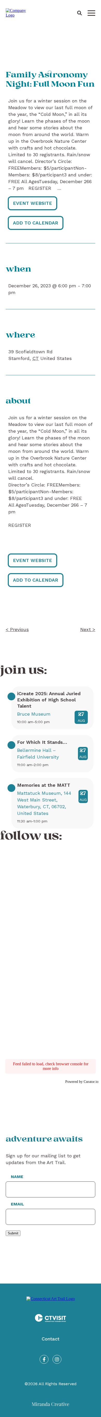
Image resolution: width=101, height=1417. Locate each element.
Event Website (32, 203)
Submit (13, 1233)
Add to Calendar (35, 223)
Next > (87, 629)
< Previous (17, 629)
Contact (50, 1338)
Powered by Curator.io (81, 1081)
